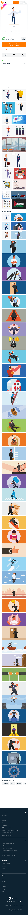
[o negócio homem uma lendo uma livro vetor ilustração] (13, 637)
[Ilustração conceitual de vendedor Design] (8, 238)
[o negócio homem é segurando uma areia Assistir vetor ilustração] (13, 610)
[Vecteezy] (2, 2)
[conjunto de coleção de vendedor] (8, 168)
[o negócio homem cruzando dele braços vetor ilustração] (13, 361)
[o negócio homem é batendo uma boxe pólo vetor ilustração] (13, 845)
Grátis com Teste (14, 44)
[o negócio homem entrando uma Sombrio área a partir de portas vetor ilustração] (13, 831)
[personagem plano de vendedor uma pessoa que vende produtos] (8, 156)
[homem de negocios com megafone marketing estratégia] (6, 309)
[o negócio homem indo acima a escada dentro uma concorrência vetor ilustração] (13, 347)
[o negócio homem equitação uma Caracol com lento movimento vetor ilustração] (13, 541)
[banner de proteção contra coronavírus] (9, 145)
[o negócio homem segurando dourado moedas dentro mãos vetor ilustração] (13, 430)
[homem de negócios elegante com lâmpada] (8, 107)
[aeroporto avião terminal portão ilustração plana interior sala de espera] (13, 182)
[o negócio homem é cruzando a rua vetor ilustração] (13, 596)
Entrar (21, 2)
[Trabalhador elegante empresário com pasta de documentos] (7, 133)
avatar (12, 885)
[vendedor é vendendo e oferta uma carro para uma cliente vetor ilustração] (9, 301)
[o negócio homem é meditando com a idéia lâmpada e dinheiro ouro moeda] (13, 444)
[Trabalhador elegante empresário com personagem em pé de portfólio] (8, 95)
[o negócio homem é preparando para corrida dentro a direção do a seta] (13, 416)
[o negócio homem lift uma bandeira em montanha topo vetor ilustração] (13, 582)
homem (19, 885)
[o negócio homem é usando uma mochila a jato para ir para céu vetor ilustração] (9, 336)
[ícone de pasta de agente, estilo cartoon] (8, 226)
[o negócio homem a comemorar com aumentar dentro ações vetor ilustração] (13, 665)
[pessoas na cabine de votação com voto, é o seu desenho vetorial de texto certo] (8, 250)
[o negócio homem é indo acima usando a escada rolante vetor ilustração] (13, 568)
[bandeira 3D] (9, 278)
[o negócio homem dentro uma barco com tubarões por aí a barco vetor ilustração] (13, 513)
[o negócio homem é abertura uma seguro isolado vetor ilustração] (13, 858)
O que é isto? (15, 60)
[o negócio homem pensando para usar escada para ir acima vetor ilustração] (13, 762)
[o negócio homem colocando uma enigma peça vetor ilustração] (13, 375)
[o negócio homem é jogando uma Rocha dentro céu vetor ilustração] (13, 789)
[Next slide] (22, 885)
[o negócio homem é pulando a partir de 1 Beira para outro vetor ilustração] (13, 458)
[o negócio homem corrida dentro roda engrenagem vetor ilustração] (13, 872)
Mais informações (6, 63)
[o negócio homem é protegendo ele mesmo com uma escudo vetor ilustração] (13, 402)
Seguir (23, 39)
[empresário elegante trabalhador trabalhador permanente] (9, 213)
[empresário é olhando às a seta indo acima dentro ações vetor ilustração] (13, 472)
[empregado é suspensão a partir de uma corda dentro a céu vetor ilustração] (13, 679)
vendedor (5, 885)
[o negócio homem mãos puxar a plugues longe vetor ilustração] (13, 775)
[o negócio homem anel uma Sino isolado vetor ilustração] (13, 706)
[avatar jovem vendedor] (17, 131)
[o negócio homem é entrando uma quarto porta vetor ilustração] (13, 389)
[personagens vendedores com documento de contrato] (8, 120)
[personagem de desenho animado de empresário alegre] (6, 197)
